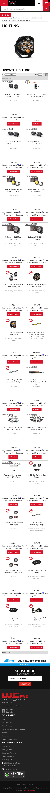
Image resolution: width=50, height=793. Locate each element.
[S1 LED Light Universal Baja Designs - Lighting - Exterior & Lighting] (36, 467)
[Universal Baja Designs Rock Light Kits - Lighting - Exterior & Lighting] (36, 610)
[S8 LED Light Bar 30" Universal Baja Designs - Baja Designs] (31, 511)
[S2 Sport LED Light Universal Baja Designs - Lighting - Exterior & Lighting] (13, 515)
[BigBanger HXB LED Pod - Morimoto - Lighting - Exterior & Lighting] (13, 229)
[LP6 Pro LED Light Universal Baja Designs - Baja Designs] (31, 273)
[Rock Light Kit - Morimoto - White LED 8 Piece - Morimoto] (7, 462)
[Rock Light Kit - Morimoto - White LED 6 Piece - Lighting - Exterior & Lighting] (36, 420)
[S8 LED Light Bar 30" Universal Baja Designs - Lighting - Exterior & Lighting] (36, 515)
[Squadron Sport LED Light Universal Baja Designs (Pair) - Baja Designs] (7, 558)
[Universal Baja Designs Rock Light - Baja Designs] (7, 606)
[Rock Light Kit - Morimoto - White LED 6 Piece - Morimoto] (31, 415)
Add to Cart (36, 409)
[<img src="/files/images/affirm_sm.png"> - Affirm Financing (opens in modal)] (25, 662)
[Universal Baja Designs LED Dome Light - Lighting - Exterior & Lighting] (36, 562)
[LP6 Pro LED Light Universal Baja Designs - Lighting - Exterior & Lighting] (36, 277)
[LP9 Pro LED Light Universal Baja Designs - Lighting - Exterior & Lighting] (13, 324)
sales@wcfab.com (10, 769)
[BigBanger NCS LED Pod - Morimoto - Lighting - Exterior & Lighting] (36, 229)
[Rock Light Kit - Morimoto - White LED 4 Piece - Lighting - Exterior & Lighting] (13, 420)
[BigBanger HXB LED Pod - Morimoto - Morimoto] (7, 224)
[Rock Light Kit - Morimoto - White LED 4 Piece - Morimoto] (7, 415)
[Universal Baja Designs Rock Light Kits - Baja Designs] (31, 606)
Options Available (13, 219)
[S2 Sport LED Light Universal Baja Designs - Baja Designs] (7, 511)
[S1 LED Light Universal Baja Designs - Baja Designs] (31, 463)
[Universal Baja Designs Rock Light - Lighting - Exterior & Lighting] (13, 610)
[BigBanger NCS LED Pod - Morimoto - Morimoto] (31, 224)
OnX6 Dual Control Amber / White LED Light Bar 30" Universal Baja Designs (36, 334)
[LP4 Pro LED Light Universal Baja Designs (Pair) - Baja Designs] (7, 273)
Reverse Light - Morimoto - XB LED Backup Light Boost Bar (37, 382)
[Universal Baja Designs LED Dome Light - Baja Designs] (31, 558)
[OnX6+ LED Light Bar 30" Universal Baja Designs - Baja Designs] (7, 368)
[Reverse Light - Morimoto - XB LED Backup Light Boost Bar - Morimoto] (31, 367)
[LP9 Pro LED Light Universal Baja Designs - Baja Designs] (7, 320)
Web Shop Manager (28, 790)
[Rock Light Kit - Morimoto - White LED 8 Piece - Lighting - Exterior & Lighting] (13, 467)
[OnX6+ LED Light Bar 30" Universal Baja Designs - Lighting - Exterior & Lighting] (13, 372)
